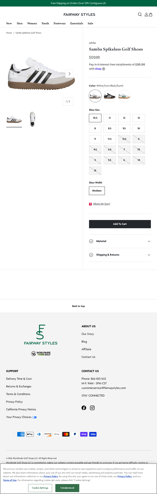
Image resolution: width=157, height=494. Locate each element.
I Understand (67, 488)
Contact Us (88, 357)
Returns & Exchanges (18, 386)
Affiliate (86, 349)
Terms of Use (9, 480)
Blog (84, 341)
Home (9, 33)
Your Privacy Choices (18, 417)
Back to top (78, 306)
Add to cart (120, 223)
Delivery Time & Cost (19, 378)
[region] (78, 478)
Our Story (88, 334)
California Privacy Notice (21, 409)
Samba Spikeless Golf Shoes (28, 33)
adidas (92, 42)
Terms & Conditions (18, 394)
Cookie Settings (40, 488)
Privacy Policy (14, 401)
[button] (151, 14)
